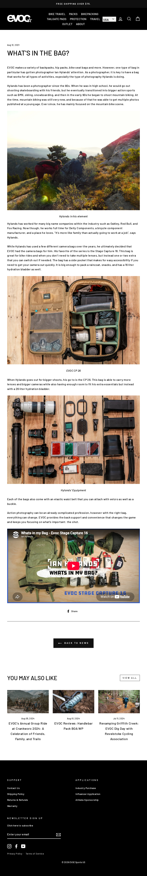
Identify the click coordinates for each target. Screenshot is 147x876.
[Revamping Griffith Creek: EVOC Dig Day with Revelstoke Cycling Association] (119, 701)
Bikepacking (89, 14)
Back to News (76, 642)
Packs (73, 14)
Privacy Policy (14, 853)
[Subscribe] (58, 834)
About (80, 24)
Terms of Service (35, 853)
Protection (78, 19)
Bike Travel (57, 14)
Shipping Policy (15, 793)
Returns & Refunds (17, 799)
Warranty (12, 805)
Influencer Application (87, 793)
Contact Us (13, 788)
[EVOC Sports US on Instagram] (9, 846)
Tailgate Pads (56, 19)
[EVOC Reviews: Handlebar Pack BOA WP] (73, 701)
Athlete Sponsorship (87, 799)
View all (130, 678)
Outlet (67, 24)
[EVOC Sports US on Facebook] (16, 846)
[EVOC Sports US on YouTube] (23, 846)
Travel (95, 19)
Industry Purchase (85, 788)
